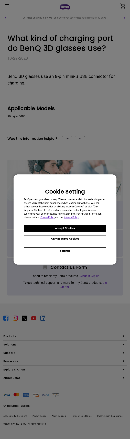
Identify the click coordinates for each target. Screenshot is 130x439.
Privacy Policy (71, 217)
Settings (65, 250)
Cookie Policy (47, 217)
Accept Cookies (65, 228)
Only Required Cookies (65, 238)
